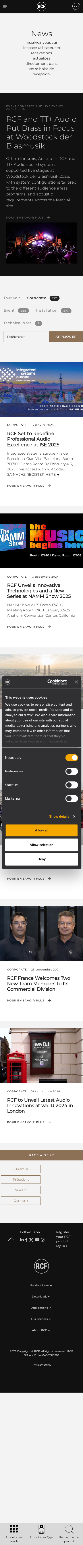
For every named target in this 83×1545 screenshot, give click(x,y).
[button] (41, 1155)
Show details (59, 816)
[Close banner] (76, 682)
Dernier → (21, 1201)
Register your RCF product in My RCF (64, 1239)
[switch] (71, 771)
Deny (42, 859)
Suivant (21, 1190)
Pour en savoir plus (24, 217)
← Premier (21, 1169)
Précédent (21, 1180)
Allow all (41, 830)
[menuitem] (41, 1364)
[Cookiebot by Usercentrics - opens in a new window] (49, 682)
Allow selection (41, 845)
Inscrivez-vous (38, 42)
